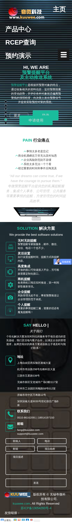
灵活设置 (24, 253)
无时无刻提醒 (27, 240)
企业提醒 (24, 292)
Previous (5, 95)
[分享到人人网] (27, 519)
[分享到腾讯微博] (23, 519)
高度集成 (24, 266)
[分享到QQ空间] (15, 519)
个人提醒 (24, 304)
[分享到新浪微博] (19, 519)
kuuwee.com (21, 503)
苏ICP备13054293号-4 (36, 508)
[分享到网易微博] (31, 519)
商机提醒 (24, 279)
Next (66, 95)
